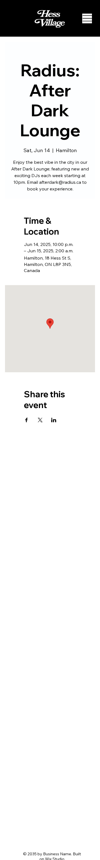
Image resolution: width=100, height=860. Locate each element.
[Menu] (87, 18)
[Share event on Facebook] (26, 420)
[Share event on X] (40, 420)
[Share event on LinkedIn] (53, 420)
